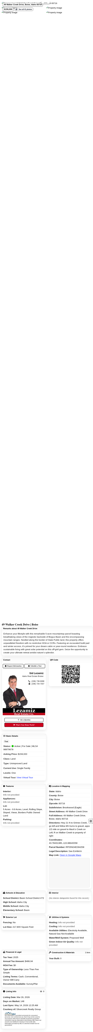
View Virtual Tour (25, 777)
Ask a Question (25, 720)
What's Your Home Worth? (25, 725)
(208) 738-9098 (37, 681)
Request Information (14, 666)
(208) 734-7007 (37, 684)
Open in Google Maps (70, 855)
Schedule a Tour (36, 666)
